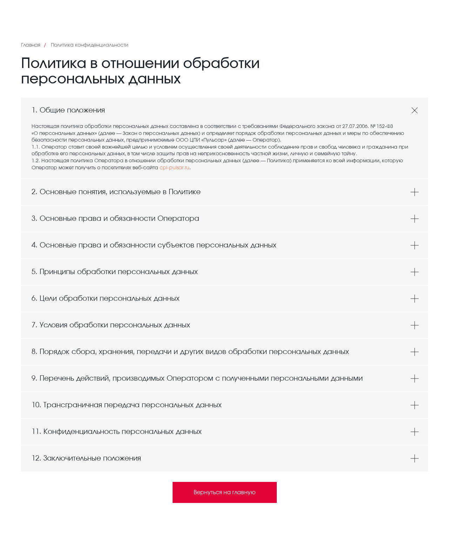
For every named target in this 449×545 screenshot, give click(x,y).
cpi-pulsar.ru (174, 167)
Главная (30, 45)
